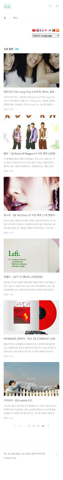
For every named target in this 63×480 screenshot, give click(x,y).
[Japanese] (45, 30)
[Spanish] (57, 30)
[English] (37, 30)
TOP (56, 454)
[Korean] (49, 30)
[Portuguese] (53, 30)
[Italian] (41, 30)
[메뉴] (57, 6)
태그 (15, 18)
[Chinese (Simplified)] (33, 30)
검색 (50, 6)
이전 (15, 425)
